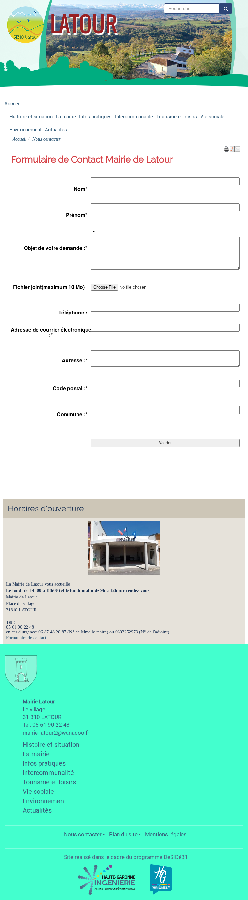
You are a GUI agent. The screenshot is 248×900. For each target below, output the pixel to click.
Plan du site (123, 834)
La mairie (66, 117)
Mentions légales (166, 834)
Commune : (72, 414)
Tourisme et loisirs (176, 117)
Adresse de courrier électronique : (51, 332)
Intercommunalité (134, 117)
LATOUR (83, 24)
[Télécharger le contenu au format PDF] (232, 148)
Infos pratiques (95, 117)
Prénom (76, 215)
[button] (237, 148)
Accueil (13, 104)
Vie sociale (212, 117)
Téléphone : (72, 312)
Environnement (25, 129)
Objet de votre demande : (55, 248)
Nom (80, 189)
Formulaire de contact (26, 637)
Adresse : (74, 360)
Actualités (56, 129)
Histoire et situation (31, 117)
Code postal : (70, 388)
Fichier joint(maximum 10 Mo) (49, 287)
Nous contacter (83, 834)
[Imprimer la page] (226, 148)
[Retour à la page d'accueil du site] (25, 24)
